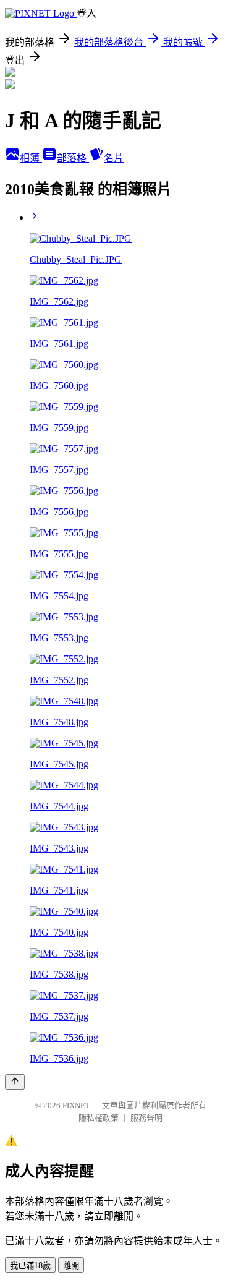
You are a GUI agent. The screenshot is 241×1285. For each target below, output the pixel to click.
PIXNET (76, 1105)
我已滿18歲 (30, 1265)
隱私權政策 (98, 1117)
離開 (71, 1265)
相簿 (31, 158)
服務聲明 (146, 1117)
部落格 (73, 158)
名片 (114, 158)
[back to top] (15, 1082)
